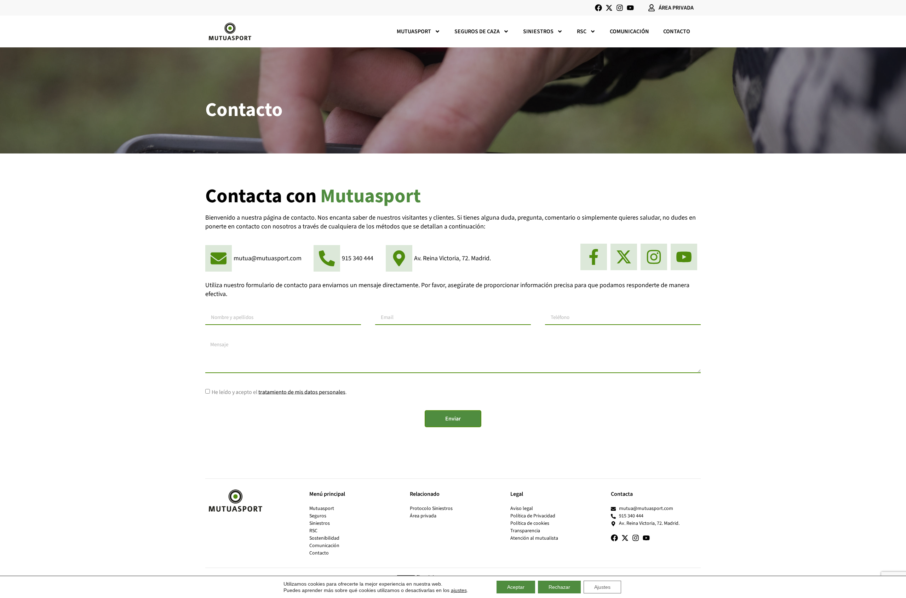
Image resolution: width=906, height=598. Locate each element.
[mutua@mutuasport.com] (254, 258)
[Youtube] (630, 7)
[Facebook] (598, 7)
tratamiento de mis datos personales (301, 392)
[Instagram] (619, 7)
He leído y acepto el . (279, 392)
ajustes (459, 590)
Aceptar (515, 587)
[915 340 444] (344, 258)
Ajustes (602, 587)
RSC (581, 31)
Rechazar (559, 587)
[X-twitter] (609, 7)
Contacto (676, 31)
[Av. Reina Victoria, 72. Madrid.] (439, 258)
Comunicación (629, 31)
